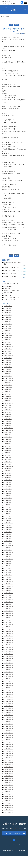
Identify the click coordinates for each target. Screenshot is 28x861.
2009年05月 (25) (8, 773)
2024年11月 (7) (8, 353)
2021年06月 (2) (8, 446)
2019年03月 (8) (8, 507)
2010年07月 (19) (8, 742)
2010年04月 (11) (8, 748)
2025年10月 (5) (8, 328)
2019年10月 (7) (8, 491)
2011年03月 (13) (8, 724)
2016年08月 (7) (8, 577)
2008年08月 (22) (8, 794)
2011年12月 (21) (8, 703)
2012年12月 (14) (8, 676)
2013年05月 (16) (8, 665)
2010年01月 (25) (8, 755)
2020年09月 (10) (8, 466)
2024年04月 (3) (8, 369)
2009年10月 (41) (8, 762)
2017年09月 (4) (8, 547)
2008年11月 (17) (8, 787)
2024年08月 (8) (8, 360)
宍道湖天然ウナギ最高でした (11, 270)
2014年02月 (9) (8, 644)
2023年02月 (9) (8, 400)
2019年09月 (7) (8, 493)
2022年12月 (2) (8, 405)
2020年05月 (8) (8, 475)
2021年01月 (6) (8, 457)
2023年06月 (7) (8, 391)
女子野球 (6, 295)
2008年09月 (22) (8, 791)
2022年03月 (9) (8, 425)
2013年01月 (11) (8, 674)
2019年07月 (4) (8, 498)
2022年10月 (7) (8, 409)
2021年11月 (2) (8, 434)
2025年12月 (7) (8, 324)
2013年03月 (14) (8, 669)
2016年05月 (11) (8, 583)
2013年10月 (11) (8, 654)
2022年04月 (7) (8, 423)
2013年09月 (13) (8, 656)
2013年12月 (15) (8, 649)
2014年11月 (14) (8, 624)
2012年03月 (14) (8, 696)
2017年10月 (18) (8, 545)
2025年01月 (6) (8, 348)
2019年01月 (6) (8, 511)
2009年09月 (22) (8, 764)
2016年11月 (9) (8, 570)
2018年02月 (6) (8, 536)
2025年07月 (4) (8, 335)
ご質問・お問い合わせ (14, 833)
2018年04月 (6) (8, 532)
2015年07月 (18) (8, 606)
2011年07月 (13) (8, 715)
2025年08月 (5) (8, 333)
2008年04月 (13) (8, 803)
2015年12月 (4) (8, 595)
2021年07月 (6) (8, 443)
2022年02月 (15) (8, 428)
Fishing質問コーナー (9, 288)
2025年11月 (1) (8, 326)
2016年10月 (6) (8, 572)
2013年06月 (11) (8, 663)
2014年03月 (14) (8, 642)
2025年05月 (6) (8, 339)
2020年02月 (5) (8, 482)
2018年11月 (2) (8, 516)
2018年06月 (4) (8, 527)
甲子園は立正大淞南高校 (10, 276)
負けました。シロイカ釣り (11, 273)
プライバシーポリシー (18, 844)
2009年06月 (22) (8, 771)
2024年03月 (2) (8, 371)
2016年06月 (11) (8, 581)
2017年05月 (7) (8, 556)
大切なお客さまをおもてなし (11, 267)
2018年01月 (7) (8, 538)
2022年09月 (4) (8, 412)
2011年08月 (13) (8, 712)
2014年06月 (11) (8, 635)
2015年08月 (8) (8, 604)
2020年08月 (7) (8, 468)
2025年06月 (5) (8, 337)
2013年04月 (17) (8, 667)
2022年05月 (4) (8, 421)
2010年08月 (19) (8, 739)
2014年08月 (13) (8, 631)
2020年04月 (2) (8, 477)
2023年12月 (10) (8, 378)
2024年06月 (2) (8, 364)
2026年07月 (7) (8, 308)
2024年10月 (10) (8, 355)
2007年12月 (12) (8, 812)
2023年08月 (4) (8, 387)
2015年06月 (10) (8, 608)
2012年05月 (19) (8, 692)
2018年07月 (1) (8, 525)
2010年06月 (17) (8, 744)
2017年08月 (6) (8, 550)
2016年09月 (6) (8, 574)
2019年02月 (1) (8, 509)
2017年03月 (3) (8, 561)
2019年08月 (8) (8, 495)
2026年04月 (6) (8, 315)
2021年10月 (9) (8, 437)
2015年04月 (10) (8, 613)
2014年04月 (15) (8, 640)
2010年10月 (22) (8, 735)
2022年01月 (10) (8, 430)
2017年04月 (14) (8, 559)
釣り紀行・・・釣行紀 (9, 290)
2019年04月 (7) (8, 504)
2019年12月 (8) (8, 486)
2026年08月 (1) (8, 306)
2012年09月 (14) (8, 683)
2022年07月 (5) (8, 416)
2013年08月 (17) (8, 658)
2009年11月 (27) (8, 760)
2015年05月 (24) (8, 611)
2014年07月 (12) (8, 633)
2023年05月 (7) (8, 394)
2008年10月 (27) (8, 789)
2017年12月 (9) (8, 541)
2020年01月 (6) (8, 484)
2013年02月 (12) (8, 672)
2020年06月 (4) (8, 473)
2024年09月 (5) (8, 358)
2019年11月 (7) (8, 489)
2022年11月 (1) (8, 407)
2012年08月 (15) (8, 685)
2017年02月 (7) (8, 563)
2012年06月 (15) (8, 690)
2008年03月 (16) (8, 805)
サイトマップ (8, 844)
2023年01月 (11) (8, 403)
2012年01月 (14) (8, 701)
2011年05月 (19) (8, 719)
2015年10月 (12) (8, 599)
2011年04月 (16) (8, 721)
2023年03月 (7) (8, 398)
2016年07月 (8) (8, 579)
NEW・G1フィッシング (9, 283)
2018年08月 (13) (8, 522)
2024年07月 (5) (8, 362)
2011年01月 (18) (8, 728)
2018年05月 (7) (8, 529)
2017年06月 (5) (8, 554)
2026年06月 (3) (8, 310)
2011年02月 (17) (8, 726)
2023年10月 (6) (8, 382)
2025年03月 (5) (8, 344)
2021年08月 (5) (8, 441)
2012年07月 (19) (8, 687)
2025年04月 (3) (8, 342)
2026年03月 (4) (8, 317)
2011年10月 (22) (8, 708)
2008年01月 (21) (8, 809)
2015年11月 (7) (8, 597)
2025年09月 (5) (8, 330)
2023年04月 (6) (8, 396)
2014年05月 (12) (8, 638)
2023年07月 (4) (8, 389)
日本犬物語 (7, 292)
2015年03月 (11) (8, 615)
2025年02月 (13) (8, 346)
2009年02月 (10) (8, 780)
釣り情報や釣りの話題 (9, 297)
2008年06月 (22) (8, 798)
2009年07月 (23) (8, 769)
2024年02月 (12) (8, 373)
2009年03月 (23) (8, 778)
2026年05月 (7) (8, 312)
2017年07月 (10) (8, 552)
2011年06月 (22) (8, 717)
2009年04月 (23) (8, 776)
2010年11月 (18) (8, 733)
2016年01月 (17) (8, 593)
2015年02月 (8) (8, 617)
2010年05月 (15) (8, 746)
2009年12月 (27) (8, 757)
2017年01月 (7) (8, 565)
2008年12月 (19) (8, 785)
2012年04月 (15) (8, 694)
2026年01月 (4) (8, 321)
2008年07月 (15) (8, 796)
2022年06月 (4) (8, 419)
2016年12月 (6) (8, 568)
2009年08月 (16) (8, 767)
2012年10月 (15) (8, 681)
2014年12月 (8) (8, 622)
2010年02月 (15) (8, 753)
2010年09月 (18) (8, 737)
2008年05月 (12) (8, 800)
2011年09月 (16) (8, 710)
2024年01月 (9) (8, 376)
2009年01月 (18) (8, 782)
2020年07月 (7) (8, 470)
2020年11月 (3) (8, 461)
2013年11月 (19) (8, 651)
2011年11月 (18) (8, 706)
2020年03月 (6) (8, 480)
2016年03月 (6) (8, 588)
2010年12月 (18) (8, 730)
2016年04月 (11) (8, 586)
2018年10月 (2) (8, 518)
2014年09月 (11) (8, 629)
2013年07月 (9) (8, 660)
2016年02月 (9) (8, 590)
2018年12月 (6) (8, 513)
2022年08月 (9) (8, 414)
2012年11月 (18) (8, 678)
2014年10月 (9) (8, 626)
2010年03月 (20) (8, 751)
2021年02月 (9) (8, 455)
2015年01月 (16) (8, 620)
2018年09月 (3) (8, 520)
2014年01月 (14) (8, 647)
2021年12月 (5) (8, 432)
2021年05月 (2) (8, 448)
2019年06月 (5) (8, 500)
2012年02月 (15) (8, 699)
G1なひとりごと (8, 299)
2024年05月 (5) (8, 367)
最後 (16, 24)
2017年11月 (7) (8, 543)
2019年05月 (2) (8, 502)
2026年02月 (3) (8, 319)
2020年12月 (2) (8, 459)
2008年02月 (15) (8, 807)
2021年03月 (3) (8, 452)
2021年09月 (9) (8, 439)
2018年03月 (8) (8, 534)
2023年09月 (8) (8, 385)
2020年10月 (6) (8, 464)
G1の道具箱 (7, 286)
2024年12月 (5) (8, 351)
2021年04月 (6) (8, 450)
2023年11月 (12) (8, 380)
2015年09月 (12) (8, 602)
